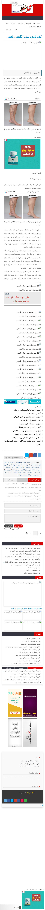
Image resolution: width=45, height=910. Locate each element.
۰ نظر (16, 29)
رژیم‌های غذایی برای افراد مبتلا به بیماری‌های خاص (25, 565)
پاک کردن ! (9, 526)
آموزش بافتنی (13, 465)
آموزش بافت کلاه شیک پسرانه (30, 424)
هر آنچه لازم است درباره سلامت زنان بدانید (27, 559)
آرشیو (36, 757)
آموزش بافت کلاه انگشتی (23, 462)
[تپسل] (5, 140)
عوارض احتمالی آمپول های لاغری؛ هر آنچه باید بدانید (25, 551)
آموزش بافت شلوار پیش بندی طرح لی (27, 417)
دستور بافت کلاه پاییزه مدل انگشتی (31, 470)
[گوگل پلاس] (31, 455)
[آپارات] (22, 800)
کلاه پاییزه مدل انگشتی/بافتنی (24, 36)
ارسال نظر (18, 526)
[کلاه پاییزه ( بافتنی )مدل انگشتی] (29, 286)
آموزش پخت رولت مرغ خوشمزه (30, 644)
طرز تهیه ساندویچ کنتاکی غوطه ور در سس (27, 655)
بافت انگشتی (14, 467)
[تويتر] (27, 455)
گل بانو (9, 472)
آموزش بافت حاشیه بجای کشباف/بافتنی (27, 431)
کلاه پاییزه (29, 472)
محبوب (21, 668)
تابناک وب (23, 793)
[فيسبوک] (35, 455)
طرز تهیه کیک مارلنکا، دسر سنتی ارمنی (28, 661)
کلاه (35, 472)
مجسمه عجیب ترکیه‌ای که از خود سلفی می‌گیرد (26, 608)
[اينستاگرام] (18, 800)
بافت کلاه (7, 467)
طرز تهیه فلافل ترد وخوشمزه (31, 638)
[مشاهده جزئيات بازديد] (41, 806)
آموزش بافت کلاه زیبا (24, 465)
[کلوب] (25, 800)
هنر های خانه (20, 475)
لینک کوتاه (27, 457)
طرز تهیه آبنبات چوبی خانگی (32, 573)
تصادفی (8, 668)
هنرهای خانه (37, 26)
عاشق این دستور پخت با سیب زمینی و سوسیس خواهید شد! (22, 647)
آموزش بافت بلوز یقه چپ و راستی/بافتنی (26, 438)
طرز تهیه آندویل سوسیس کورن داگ (29, 652)
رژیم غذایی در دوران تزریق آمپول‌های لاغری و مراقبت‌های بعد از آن (20, 556)
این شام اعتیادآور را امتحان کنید (31, 641)
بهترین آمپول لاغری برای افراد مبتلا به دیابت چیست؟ (25, 554)
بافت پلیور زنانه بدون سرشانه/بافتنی (28, 434)
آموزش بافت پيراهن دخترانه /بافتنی (28, 427)
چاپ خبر (8, 29)
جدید (35, 668)
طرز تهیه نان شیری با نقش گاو (31, 649)
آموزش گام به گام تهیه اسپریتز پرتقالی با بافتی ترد (25, 663)
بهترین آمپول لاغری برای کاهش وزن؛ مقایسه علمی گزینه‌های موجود (20, 548)
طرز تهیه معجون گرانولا (33, 570)
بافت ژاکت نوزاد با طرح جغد (31, 420)
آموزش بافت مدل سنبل (32, 413)
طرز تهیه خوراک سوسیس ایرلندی (30, 658)
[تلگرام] (39, 455)
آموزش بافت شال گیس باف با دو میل (27, 410)
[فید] (3, 2)
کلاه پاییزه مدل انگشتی (19, 472)
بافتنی (31, 26)
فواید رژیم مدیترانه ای (34, 567)
